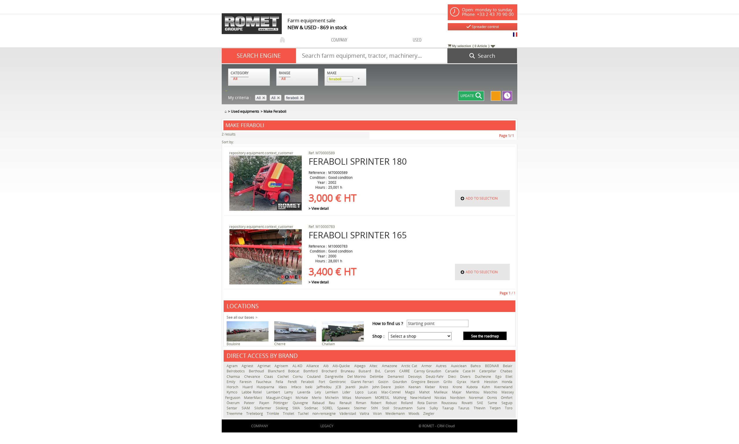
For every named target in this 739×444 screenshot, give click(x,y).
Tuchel (303, 413)
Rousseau (449, 402)
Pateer (250, 402)
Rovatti (468, 402)
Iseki (309, 386)
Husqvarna (266, 386)
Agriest (248, 365)
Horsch (233, 386)
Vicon (377, 413)
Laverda (304, 392)
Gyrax (462, 381)
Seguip (506, 402)
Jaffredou (325, 386)
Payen (264, 402)
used (417, 39)
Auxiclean (459, 365)
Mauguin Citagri (279, 397)
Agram (233, 365)
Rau (332, 402)
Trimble (273, 413)
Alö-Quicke (342, 365)
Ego (499, 376)
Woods (414, 413)
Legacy (326, 425)
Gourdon (400, 381)
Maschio (491, 392)
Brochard (330, 371)
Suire (422, 408)
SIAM (246, 408)
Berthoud (257, 371)
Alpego (360, 365)
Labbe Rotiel (252, 392)
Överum (234, 402)
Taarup (448, 408)
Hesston (491, 381)
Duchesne (483, 376)
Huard (248, 386)
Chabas (506, 371)
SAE (481, 402)
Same (493, 402)
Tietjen (496, 408)
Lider (347, 392)
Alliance (313, 365)
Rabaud (319, 402)
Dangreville (335, 376)
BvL (378, 371)
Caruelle (452, 371)
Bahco (476, 365)
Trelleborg (255, 413)
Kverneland (503, 386)
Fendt (293, 381)
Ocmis (492, 397)
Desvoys (415, 376)
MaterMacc (253, 397)
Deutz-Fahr (435, 376)
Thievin (480, 408)
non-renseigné (324, 413)
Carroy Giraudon (428, 371)
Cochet (283, 376)
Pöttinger (281, 402)
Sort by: (228, 142)
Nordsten (458, 397)
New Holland (421, 397)
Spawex (344, 408)
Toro (508, 408)
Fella (280, 381)
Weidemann (395, 413)
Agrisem (282, 365)
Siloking (283, 408)
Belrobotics (236, 371)
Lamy (289, 392)
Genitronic (338, 381)
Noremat (476, 397)
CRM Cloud (446, 425)
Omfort (506, 397)
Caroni (390, 371)
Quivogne (301, 402)
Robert (377, 402)
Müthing (400, 397)
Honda (507, 381)
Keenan (415, 386)
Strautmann (403, 408)
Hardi (476, 381)
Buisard (365, 371)
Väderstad (348, 413)
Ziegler (428, 413)
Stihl (375, 408)
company (339, 39)
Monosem (363, 397)
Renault (346, 402)
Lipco (360, 392)
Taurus (464, 408)
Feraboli (308, 381)
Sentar (233, 408)
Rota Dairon (428, 402)
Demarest (396, 376)
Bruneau (348, 371)
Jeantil (351, 386)
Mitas (347, 397)
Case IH (470, 371)
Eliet (508, 376)
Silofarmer (263, 408)
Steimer (361, 408)
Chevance (253, 376)
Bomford (311, 371)
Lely (318, 392)
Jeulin (364, 386)
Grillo (448, 381)
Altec (374, 365)
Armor (427, 365)
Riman (361, 402)
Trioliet (289, 413)
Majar (457, 392)
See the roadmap (485, 336)
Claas (269, 376)
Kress (444, 386)
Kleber (431, 386)
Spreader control (485, 26)
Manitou (473, 392)
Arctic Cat (410, 365)
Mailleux (441, 392)
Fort (322, 381)
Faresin (246, 381)
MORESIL (382, 397)
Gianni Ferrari (363, 381)
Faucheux (264, 381)
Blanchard (276, 371)
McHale (302, 397)
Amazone (390, 365)
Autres (442, 365)
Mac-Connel (391, 392)
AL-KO (297, 365)
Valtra (365, 413)
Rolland (407, 402)
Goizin (384, 381)
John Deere (382, 386)
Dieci (453, 376)
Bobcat (294, 371)
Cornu (298, 376)
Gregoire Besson (426, 381)
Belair (507, 365)
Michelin (332, 397)
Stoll (386, 408)
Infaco (297, 386)
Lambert (273, 392)
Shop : (378, 336)
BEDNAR (492, 365)
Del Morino (357, 376)
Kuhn (486, 386)
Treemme (235, 413)
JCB (339, 386)
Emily (232, 381)
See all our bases (240, 317)
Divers (466, 376)
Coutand (314, 376)
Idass (283, 386)
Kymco (233, 392)
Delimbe (377, 376)
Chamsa (234, 376)
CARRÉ (405, 371)
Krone (458, 386)
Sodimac (312, 408)
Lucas (373, 392)
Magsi (410, 392)
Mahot (425, 392)
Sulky (434, 408)
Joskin (400, 386)
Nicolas (440, 397)
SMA (296, 408)
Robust (392, 402)
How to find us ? (387, 323)
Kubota (472, 386)
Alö (326, 365)
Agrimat (264, 365)
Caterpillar (488, 371)
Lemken (332, 392)
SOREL (328, 408)
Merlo (317, 397)
